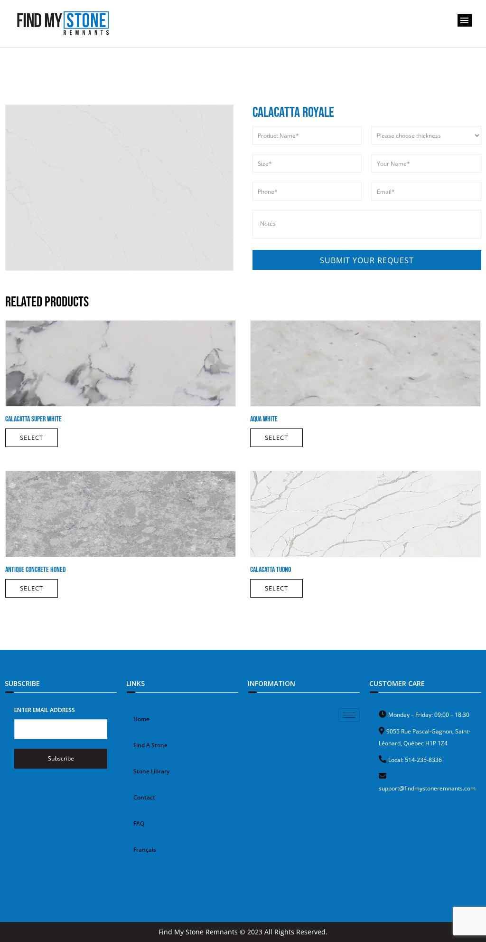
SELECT (31, 437)
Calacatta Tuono (270, 569)
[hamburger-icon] (349, 715)
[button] (465, 20)
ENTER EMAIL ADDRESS (44, 710)
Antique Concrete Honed (35, 569)
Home (141, 719)
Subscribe (61, 758)
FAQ (138, 823)
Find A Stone (150, 745)
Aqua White (264, 419)
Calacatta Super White (33, 419)
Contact (144, 797)
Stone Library (151, 771)
